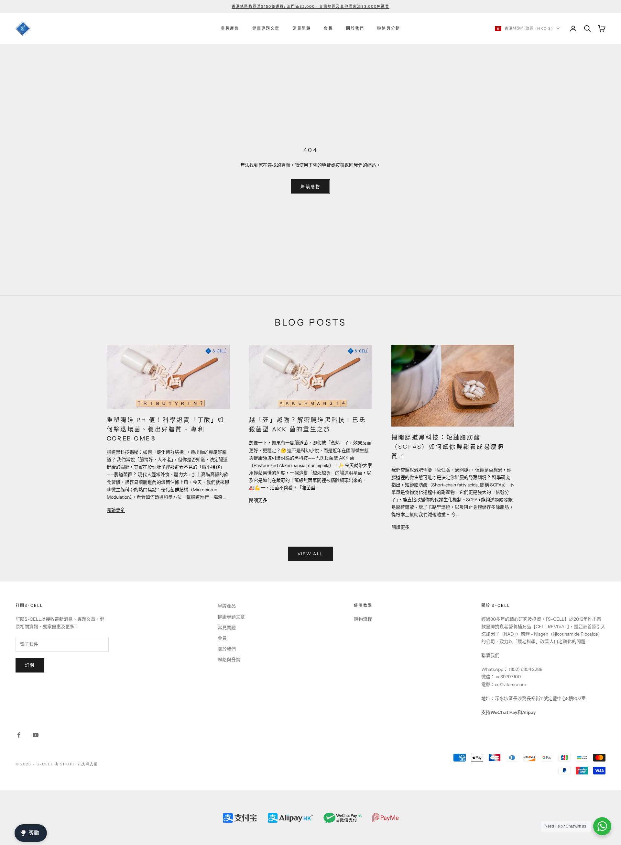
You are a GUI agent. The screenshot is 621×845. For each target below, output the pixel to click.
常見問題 (302, 28)
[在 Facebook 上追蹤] (19, 735)
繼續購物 (310, 186)
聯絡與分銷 (388, 28)
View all (311, 553)
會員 (328, 28)
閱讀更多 (116, 510)
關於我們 (355, 28)
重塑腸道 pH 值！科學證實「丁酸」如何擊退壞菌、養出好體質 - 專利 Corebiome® (166, 429)
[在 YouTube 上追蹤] (35, 735)
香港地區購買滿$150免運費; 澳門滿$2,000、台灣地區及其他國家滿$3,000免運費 (310, 6)
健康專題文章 (266, 28)
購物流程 (363, 619)
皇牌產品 (230, 28)
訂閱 (30, 665)
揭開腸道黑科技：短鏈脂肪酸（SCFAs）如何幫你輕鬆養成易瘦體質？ (447, 447)
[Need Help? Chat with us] (602, 826)
